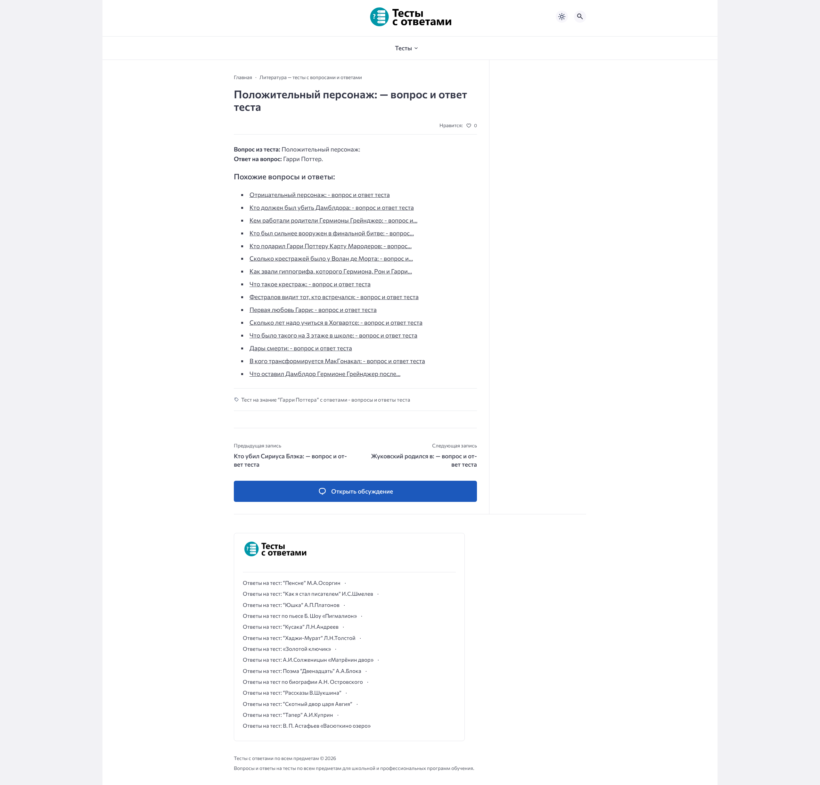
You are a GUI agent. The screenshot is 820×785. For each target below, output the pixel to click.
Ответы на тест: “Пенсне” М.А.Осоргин (291, 582)
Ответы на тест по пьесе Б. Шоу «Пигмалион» (300, 615)
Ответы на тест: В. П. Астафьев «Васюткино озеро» (307, 725)
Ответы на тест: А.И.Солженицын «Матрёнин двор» (308, 659)
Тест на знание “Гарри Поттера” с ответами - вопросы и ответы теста (325, 399)
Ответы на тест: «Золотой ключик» (287, 648)
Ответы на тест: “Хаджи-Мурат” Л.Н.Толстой (299, 637)
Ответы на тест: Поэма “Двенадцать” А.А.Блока (302, 670)
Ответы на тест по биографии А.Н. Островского (303, 681)
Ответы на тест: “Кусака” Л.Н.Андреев (291, 626)
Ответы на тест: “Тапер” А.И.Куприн (288, 714)
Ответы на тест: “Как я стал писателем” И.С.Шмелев (308, 593)
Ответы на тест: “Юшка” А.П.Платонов (291, 604)
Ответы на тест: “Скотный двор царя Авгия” (297, 703)
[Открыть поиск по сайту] (580, 17)
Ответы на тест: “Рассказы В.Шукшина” (292, 692)
